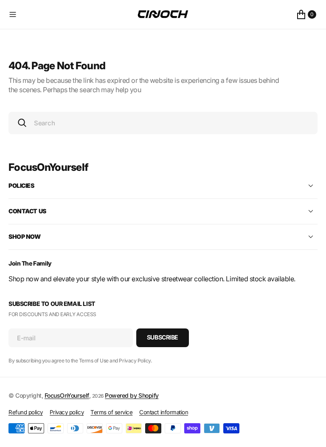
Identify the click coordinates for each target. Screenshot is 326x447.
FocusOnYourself (67, 395)
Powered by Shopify (131, 395)
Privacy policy (67, 412)
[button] (71, 14)
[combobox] (163, 123)
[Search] (22, 122)
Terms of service (111, 412)
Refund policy (25, 412)
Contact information (163, 412)
